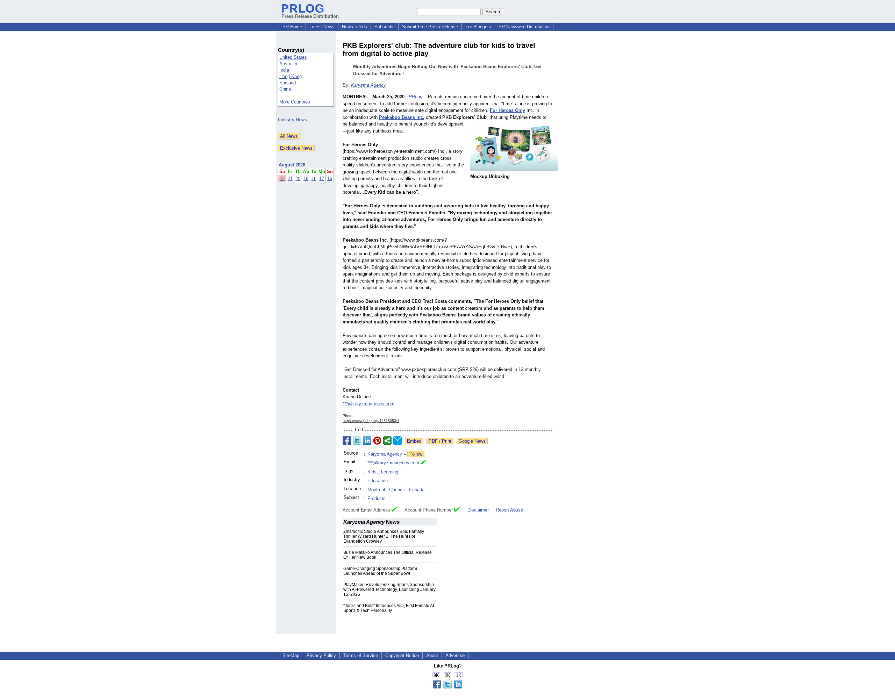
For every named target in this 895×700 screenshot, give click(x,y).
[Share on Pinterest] (377, 440)
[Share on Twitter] (357, 440)
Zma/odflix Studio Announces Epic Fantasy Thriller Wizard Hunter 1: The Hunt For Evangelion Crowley (383, 536)
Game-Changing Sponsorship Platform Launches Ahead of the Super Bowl (380, 571)
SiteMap (290, 655)
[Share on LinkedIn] (367, 440)
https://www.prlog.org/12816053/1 (371, 421)
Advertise (455, 655)
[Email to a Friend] (397, 440)
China (285, 89)
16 (329, 178)
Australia (288, 63)
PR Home (292, 26)
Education (377, 480)
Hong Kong (290, 76)
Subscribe (384, 26)
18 (314, 178)
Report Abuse (509, 510)
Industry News (292, 119)
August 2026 (292, 164)
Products (376, 498)
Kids (372, 471)
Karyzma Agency (368, 85)
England (287, 82)
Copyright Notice (402, 655)
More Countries (294, 102)
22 (282, 178)
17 (321, 178)
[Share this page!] (447, 687)
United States (293, 57)
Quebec (397, 489)
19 (305, 178)
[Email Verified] (424, 462)
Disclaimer (478, 510)
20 (297, 178)
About (432, 655)
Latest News (322, 26)
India (284, 70)
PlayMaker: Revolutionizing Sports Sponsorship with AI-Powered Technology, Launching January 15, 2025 (389, 589)
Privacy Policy (321, 655)
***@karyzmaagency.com (368, 403)
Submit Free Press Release (430, 26)
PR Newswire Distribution (524, 26)
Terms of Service (360, 655)
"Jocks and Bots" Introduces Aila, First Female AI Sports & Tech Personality (388, 608)
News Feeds (354, 26)
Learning (389, 471)
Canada (416, 489)
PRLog (415, 96)
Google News (472, 441)
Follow (415, 454)
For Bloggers (478, 26)
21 (290, 178)
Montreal (376, 489)
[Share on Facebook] (347, 440)
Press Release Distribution (310, 16)
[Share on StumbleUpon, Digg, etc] (387, 440)
